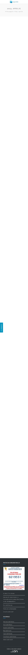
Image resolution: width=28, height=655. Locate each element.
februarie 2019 (8, 414)
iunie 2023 (7, 223)
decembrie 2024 (8, 157)
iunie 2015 (6, 539)
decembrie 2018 (8, 421)
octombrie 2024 (8, 164)
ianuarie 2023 (7, 241)
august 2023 (7, 216)
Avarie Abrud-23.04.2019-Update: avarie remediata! (14, 29)
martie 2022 (7, 278)
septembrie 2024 (8, 168)
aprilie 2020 (7, 362)
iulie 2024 (6, 175)
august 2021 (7, 304)
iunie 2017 (6, 487)
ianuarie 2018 (7, 462)
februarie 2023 (8, 238)
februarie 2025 (8, 150)
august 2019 (7, 392)
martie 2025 (7, 146)
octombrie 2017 (8, 473)
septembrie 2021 (8, 300)
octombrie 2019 (8, 384)
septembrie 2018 (8, 432)
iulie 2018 (6, 439)
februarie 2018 (8, 458)
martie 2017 (7, 498)
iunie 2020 (7, 355)
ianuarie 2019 (7, 417)
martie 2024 (7, 190)
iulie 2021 (6, 307)
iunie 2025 (7, 135)
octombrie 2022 (8, 252)
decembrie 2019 (8, 377)
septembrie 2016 (8, 520)
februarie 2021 (8, 326)
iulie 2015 (6, 535)
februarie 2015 (8, 546)
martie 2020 (7, 366)
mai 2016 (6, 528)
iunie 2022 (7, 267)
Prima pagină (9, 11)
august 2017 (7, 480)
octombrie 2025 (8, 120)
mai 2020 (6, 359)
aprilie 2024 (7, 186)
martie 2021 (7, 322)
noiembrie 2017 (8, 469)
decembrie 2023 (8, 201)
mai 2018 (6, 447)
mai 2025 (6, 139)
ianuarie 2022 (7, 285)
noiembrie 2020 (8, 337)
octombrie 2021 (8, 296)
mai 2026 (6, 94)
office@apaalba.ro (11, 601)
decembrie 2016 (8, 509)
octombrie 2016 (8, 517)
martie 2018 (7, 454)
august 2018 (7, 436)
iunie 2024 (7, 179)
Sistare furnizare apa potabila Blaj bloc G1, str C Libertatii (13, 55)
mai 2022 (6, 271)
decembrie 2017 (8, 465)
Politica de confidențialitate (9, 609)
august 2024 (7, 172)
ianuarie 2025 (7, 153)
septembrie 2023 (8, 212)
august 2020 (7, 348)
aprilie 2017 (7, 495)
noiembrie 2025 (8, 117)
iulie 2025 (6, 131)
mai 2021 (6, 315)
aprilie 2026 (7, 98)
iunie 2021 (6, 311)
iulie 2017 (6, 484)
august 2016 (7, 524)
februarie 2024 (8, 194)
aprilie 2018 (7, 450)
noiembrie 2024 (8, 161)
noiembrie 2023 (8, 205)
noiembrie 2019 (8, 381)
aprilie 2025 (7, 142)
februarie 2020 (8, 370)
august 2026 (7, 83)
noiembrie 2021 (8, 293)
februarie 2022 (8, 282)
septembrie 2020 (8, 344)
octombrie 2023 (8, 208)
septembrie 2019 (8, 388)
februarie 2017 (8, 502)
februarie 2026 (8, 106)
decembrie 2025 (8, 113)
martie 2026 (7, 102)
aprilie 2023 (7, 230)
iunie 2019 (7, 399)
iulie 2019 (6, 395)
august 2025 (7, 128)
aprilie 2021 (7, 318)
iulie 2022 (6, 263)
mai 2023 (6, 227)
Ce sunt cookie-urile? (8, 611)
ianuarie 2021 (7, 329)
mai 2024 (6, 183)
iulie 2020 (6, 351)
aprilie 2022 (7, 274)
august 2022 (7, 260)
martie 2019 (7, 410)
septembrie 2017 (8, 476)
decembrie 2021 (8, 289)
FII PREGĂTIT (1, 327)
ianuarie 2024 (7, 197)
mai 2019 (6, 403)
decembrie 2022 (8, 245)
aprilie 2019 (7, 406)
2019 (16, 11)
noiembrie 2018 (8, 425)
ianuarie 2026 (7, 109)
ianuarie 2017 (7, 506)
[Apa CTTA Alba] (14, 2)
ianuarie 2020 (7, 373)
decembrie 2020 (8, 333)
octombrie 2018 (8, 428)
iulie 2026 (6, 87)
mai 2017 (6, 491)
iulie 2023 (6, 219)
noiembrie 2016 (8, 513)
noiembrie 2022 (8, 249)
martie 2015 (7, 542)
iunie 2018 (6, 443)
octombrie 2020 (8, 340)
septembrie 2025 (8, 124)
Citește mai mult (10, 43)
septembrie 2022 (8, 256)
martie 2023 (7, 234)
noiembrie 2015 (8, 531)
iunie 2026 (7, 91)
